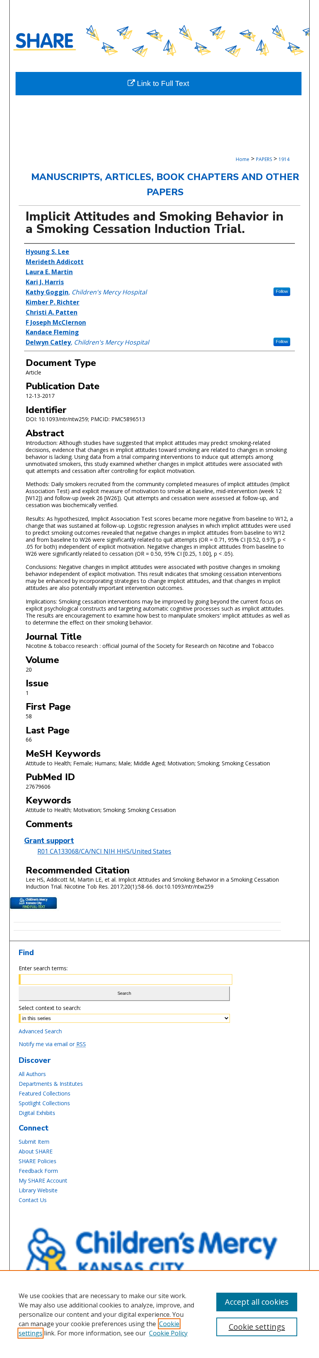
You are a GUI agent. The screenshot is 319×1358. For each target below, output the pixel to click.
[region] (159, 1314)
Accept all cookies (257, 1302)
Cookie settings (257, 1326)
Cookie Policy (168, 1333)
